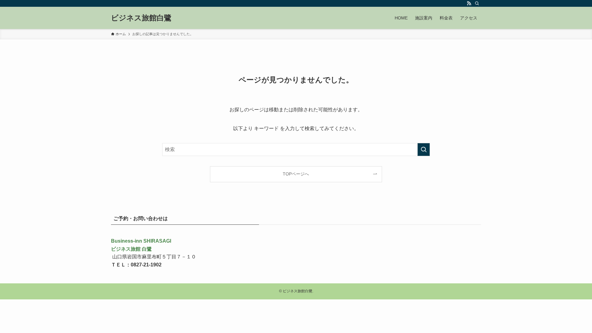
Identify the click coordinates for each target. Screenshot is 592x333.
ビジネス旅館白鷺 (141, 18)
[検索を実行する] (423, 149)
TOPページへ (296, 173)
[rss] (469, 3)
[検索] (477, 3)
